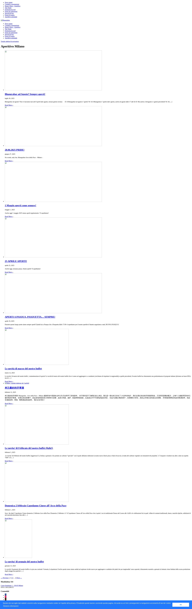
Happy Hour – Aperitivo (12, 6)
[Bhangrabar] (5, 20)
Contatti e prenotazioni (12, 4)
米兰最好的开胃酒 (14, 387)
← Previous (4, 578)
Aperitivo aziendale (11, 17)
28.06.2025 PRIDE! (14, 150)
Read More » (9, 105)
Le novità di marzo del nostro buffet (23, 368)
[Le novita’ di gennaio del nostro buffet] (18, 557)
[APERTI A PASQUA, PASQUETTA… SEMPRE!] (53, 312)
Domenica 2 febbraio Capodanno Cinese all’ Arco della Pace (35, 505)
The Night (8, 8)
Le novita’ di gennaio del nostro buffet (24, 561)
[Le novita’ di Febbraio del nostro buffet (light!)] (37, 444)
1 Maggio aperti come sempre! (20, 205)
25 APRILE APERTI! (16, 261)
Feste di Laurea (9, 15)
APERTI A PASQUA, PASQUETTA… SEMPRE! (30, 317)
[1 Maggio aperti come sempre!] (53, 201)
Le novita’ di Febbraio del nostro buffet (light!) (29, 448)
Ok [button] (181, 604)
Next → (19, 578)
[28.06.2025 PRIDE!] (53, 145)
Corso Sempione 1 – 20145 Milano (12, 585)
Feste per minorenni (11, 11)
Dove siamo (8, 2)
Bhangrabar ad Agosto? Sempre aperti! (25, 94)
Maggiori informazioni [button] (10, 606)
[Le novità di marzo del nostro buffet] (37, 364)
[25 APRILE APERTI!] (53, 257)
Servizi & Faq (9, 13)
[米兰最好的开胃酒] (17, 383)
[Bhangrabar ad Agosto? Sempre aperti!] (53, 90)
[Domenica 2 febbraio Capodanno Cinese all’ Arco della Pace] (37, 501)
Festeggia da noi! (10, 10)
